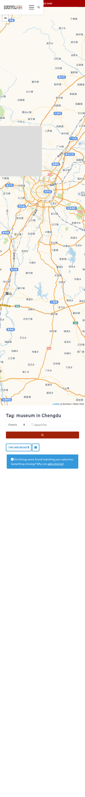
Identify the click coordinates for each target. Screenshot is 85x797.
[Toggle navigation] (31, 7)
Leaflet (55, 403)
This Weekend (17, 447)
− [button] (5, 18)
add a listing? (55, 463)
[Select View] (35, 447)
